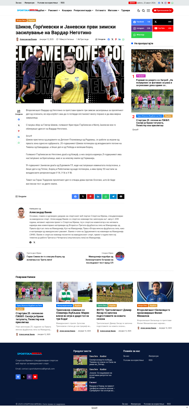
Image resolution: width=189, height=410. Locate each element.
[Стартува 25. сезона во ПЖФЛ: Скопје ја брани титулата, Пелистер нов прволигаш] (152, 100)
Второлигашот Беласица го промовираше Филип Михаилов (153, 312)
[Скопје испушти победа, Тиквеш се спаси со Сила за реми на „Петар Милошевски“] (80, 360)
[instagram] (165, 3)
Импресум (29, 3)
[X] (162, 3)
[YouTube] (169, 3)
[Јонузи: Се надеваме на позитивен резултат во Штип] (80, 373)
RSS (62, 3)
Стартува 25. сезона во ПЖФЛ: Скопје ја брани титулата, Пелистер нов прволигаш (153, 123)
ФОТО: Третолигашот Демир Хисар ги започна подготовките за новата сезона (114, 314)
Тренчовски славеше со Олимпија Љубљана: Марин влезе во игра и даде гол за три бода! (72, 314)
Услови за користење (47, 3)
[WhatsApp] (172, 3)
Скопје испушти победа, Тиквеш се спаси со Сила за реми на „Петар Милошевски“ (102, 363)
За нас (19, 3)
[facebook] (159, 3)
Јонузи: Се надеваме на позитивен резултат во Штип (100, 375)
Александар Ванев (28, 39)
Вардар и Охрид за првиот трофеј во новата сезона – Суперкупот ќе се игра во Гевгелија (102, 389)
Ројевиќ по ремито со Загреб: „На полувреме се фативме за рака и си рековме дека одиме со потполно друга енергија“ (154, 84)
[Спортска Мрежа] (27, 10)
